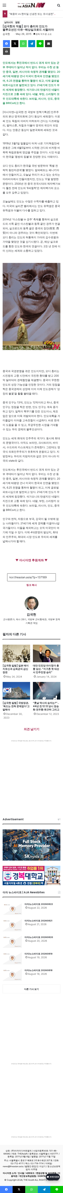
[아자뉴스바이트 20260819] (12, 958)
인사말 (21, 1173)
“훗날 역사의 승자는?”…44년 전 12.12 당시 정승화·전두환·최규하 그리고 (46, 706)
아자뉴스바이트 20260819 (38, 953)
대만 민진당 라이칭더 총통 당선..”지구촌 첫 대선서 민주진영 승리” (46, 669)
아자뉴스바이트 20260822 (38, 904)
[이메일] (48, 43)
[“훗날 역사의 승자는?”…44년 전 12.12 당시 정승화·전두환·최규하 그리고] (46, 691)
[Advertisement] (31, 775)
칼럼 (17, 22)
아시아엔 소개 (9, 1173)
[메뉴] (4, 6)
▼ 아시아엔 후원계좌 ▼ (31, 560)
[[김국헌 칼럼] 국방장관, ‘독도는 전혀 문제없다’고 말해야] (16, 691)
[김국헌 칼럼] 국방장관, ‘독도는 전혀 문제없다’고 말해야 (16, 706)
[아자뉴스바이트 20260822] (12, 908)
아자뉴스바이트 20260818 (38, 970)
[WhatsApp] (23, 43)
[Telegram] (31, 43)
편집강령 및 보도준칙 (46, 1173)
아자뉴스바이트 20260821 (38, 920)
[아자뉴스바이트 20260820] (12, 942)
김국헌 (6, 33)
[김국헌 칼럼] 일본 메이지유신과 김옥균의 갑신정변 (16, 669)
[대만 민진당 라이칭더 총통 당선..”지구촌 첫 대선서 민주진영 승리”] (46, 653)
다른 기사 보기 (31, 989)
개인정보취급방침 (27, 1176)
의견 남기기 (31, 729)
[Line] (40, 43)
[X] (14, 43)
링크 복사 (31, 584)
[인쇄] (6, 51)
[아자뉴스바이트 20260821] (12, 925)
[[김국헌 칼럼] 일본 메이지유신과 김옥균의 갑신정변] (16, 653)
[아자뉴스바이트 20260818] (12, 975)
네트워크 (30, 1173)
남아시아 (8, 22)
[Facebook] (6, 43)
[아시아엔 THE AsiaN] (32, 5)
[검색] (58, 6)
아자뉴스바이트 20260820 (38, 937)
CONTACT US (45, 1176)
